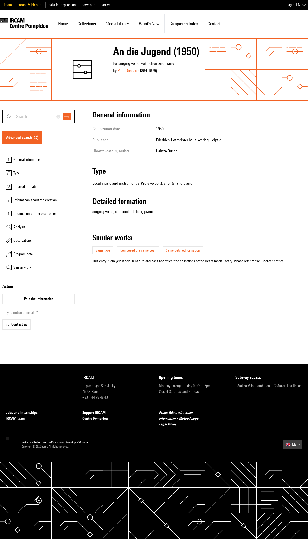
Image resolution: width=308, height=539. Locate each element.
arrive (106, 4)
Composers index (183, 23)
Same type (103, 250)
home (63, 23)
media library (117, 23)
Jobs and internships (22, 412)
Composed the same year (138, 250)
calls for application (62, 4)
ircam (8, 4)
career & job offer (30, 4)
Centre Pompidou (95, 418)
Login (290, 4)
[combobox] (38, 116)
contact (214, 23)
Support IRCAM (94, 412)
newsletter (89, 4)
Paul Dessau (127, 70)
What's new (149, 23)
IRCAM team (15, 418)
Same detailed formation (183, 250)
